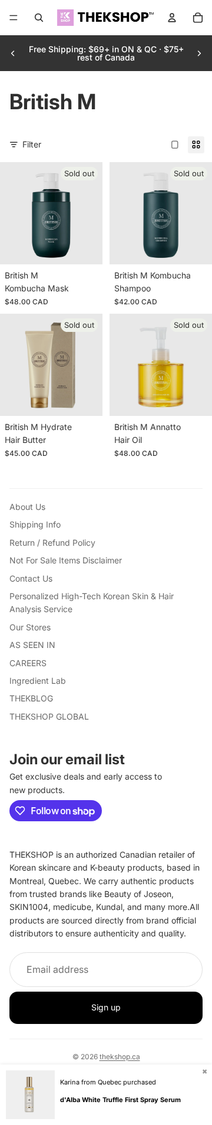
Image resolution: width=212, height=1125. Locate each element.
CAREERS (28, 663)
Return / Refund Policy (52, 543)
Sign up (106, 1007)
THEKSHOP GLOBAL (49, 716)
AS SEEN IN (32, 645)
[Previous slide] (13, 53)
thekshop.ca (120, 1056)
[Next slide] (199, 53)
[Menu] (13, 17)
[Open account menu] (172, 18)
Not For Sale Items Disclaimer (65, 560)
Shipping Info (35, 524)
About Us (27, 507)
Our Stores (30, 627)
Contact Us (30, 578)
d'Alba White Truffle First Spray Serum (120, 1100)
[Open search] (39, 18)
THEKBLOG (31, 698)
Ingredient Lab (37, 681)
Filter (31, 144)
